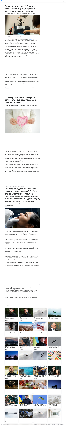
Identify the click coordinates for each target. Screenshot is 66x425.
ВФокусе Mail (15, 3)
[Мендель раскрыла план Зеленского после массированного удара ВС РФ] (40, 343)
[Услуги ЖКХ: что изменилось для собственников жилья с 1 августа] (26, 416)
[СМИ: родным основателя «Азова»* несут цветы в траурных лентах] (40, 401)
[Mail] (1, 1)
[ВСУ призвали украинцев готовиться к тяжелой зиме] (11, 343)
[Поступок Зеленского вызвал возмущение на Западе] (11, 314)
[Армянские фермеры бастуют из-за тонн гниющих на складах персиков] (40, 372)
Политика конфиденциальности (60, 424)
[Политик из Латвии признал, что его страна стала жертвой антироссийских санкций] (40, 329)
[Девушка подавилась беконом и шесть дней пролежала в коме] (54, 416)
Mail (1, 424)
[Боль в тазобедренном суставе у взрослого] (26, 343)
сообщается (15, 235)
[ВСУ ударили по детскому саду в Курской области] (40, 358)
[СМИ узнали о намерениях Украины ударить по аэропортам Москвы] (26, 358)
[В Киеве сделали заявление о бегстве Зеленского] (26, 314)
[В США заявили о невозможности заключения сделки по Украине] (11, 372)
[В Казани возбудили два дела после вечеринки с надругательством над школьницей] (11, 329)
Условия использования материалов (42, 424)
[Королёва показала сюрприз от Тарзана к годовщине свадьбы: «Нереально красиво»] (54, 372)
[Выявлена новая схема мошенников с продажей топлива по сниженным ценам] (11, 401)
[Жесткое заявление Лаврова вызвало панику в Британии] (54, 329)
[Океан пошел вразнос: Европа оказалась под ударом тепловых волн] (26, 372)
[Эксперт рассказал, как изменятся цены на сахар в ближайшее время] (54, 401)
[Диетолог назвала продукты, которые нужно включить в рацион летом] (26, 387)
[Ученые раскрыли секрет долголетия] (40, 387)
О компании (4, 424)
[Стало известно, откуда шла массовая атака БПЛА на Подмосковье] (40, 314)
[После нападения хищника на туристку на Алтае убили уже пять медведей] (11, 387)
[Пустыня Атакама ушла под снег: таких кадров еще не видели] (26, 329)
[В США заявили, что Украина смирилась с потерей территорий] (26, 401)
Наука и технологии (21, 3)
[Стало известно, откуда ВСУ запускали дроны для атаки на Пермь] (40, 416)
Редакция (35, 424)
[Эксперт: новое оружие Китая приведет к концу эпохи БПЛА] (54, 343)
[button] (22, 25)
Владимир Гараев (10, 205)
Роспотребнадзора (8, 235)
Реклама (8, 424)
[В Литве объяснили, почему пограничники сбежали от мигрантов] (54, 314)
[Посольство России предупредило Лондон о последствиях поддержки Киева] (11, 358)
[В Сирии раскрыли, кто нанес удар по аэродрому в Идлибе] (11, 416)
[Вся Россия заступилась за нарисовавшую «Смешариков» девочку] (54, 358)
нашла (31, 39)
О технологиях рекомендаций (51, 424)
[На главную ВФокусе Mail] (4, 1)
